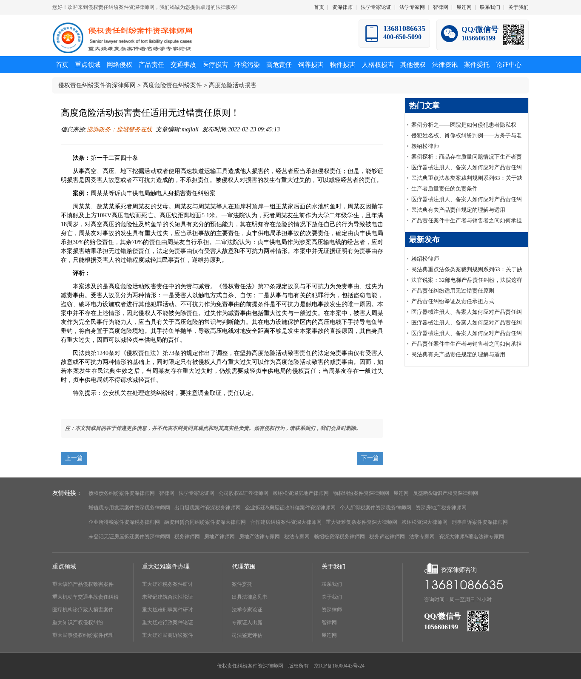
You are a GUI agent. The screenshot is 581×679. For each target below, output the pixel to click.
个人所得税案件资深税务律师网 (375, 508)
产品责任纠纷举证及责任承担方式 (452, 301)
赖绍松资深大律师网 (424, 522)
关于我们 (518, 7)
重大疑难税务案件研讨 (167, 584)
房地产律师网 (219, 537)
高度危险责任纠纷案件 (172, 85)
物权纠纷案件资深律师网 (361, 493)
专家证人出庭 (247, 622)
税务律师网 (187, 537)
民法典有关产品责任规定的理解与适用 (458, 210)
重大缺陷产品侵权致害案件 (83, 584)
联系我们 (490, 7)
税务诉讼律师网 (387, 537)
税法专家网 (297, 537)
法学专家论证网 (196, 493)
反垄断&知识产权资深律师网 (445, 493)
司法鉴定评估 (247, 635)
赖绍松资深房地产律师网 (301, 493)
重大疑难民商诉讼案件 (167, 635)
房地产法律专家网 (259, 537)
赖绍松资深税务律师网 (339, 537)
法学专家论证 (376, 7)
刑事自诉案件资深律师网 (480, 522)
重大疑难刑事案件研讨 (167, 610)
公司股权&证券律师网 (243, 493)
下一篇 (370, 458)
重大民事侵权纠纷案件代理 (83, 635)
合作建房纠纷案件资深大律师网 (286, 522)
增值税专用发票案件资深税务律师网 (129, 508)
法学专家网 (412, 7)
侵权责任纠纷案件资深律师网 (97, 85)
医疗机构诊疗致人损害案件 (83, 610)
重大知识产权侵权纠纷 (77, 622)
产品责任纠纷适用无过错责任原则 (452, 290)
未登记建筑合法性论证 (167, 597)
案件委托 (242, 584)
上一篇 (74, 458)
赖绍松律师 (425, 146)
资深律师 (342, 7)
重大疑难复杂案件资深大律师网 (361, 522)
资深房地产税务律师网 (441, 508)
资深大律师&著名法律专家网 (471, 537)
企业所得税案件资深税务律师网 (124, 522)
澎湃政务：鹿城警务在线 (119, 129)
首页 (319, 7)
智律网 (440, 7)
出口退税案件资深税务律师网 (207, 508)
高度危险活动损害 (232, 85)
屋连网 (464, 7)
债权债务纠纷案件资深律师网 (121, 493)
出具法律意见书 (250, 597)
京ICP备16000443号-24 (339, 666)
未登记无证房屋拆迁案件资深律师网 (129, 537)
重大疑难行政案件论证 (167, 622)
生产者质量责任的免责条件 (444, 188)
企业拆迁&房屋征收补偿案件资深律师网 (290, 508)
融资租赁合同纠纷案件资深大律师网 (205, 522)
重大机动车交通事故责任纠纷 (85, 597)
